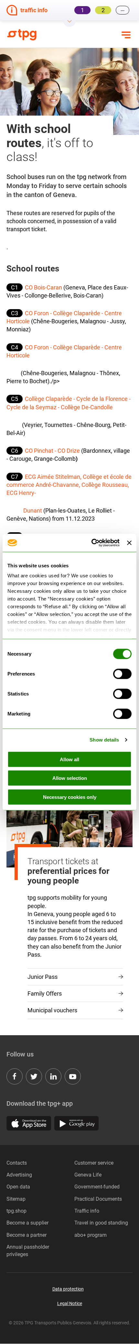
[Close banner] (129, 543)
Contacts (16, 1163)
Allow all (69, 759)
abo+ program (90, 1235)
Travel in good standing (101, 1223)
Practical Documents (98, 1199)
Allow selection (69, 778)
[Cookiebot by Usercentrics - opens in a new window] (91, 543)
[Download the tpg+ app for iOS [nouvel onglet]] (28, 1123)
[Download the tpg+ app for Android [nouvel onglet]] (76, 1123)
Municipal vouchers (52, 1010)
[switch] (122, 673)
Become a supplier (27, 1223)
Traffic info (86, 1211)
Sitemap (16, 1199)
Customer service (93, 1163)
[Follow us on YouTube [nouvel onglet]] (73, 1076)
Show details (104, 740)
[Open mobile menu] (126, 34)
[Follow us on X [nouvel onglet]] (34, 1076)
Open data (18, 1187)
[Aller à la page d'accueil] (27, 34)
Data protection (68, 1289)
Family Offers (44, 993)
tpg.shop (16, 1211)
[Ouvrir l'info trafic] (69, 23)
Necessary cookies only (69, 797)
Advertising (19, 1175)
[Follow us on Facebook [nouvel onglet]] (14, 1076)
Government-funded (97, 1187)
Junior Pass (42, 976)
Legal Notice (69, 1303)
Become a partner (26, 1235)
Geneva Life (88, 1175)
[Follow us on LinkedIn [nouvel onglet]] (53, 1076)
